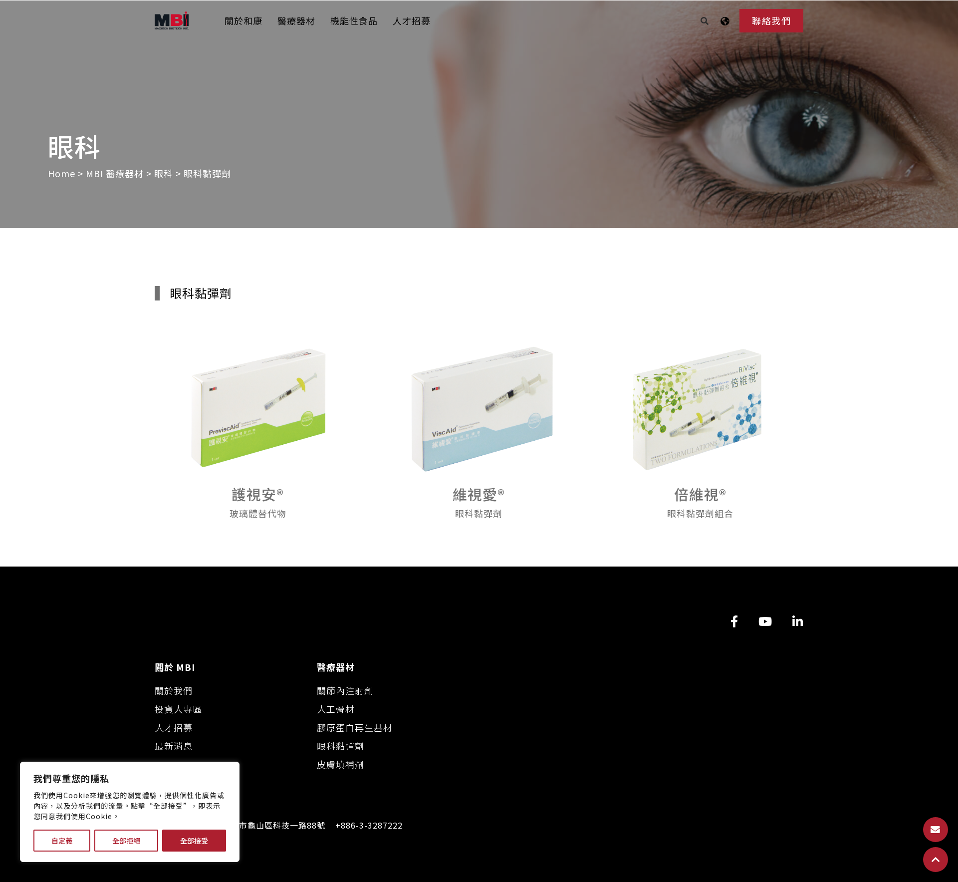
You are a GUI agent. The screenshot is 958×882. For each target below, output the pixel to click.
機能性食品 (354, 20)
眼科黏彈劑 (340, 745)
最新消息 (174, 745)
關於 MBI (175, 666)
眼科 (163, 173)
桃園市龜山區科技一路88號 (273, 825)
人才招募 (412, 20)
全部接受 (194, 841)
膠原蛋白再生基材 (355, 727)
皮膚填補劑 (340, 764)
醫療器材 (296, 20)
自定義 (61, 841)
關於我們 (174, 690)
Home (63, 173)
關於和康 (243, 20)
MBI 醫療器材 (115, 173)
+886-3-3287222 (369, 825)
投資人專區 (178, 708)
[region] (130, 812)
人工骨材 (336, 708)
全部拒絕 (126, 841)
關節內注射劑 (345, 690)
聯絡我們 (771, 20)
